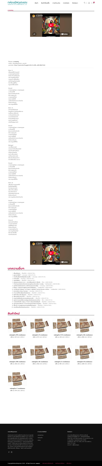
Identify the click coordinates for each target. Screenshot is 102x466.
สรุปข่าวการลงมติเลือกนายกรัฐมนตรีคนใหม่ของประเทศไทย (27, 300)
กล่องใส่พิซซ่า (17, 280)
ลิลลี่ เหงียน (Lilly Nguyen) (20, 294)
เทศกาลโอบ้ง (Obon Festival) (21, 291)
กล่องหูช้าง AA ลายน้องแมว (85, 335)
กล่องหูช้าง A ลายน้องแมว (62, 362)
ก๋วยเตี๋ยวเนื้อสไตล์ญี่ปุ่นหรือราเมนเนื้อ (22, 277)
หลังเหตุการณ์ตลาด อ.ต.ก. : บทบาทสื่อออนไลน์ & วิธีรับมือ (27, 282)
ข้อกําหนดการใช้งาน (59, 463)
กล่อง (39, 440)
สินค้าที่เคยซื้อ (45, 3)
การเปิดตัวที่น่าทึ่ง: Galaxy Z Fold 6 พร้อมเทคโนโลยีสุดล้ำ (27, 302)
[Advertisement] (51, 48)
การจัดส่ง (66, 3)
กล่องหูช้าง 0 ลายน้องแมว (39, 335)
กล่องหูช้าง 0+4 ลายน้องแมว (62, 335)
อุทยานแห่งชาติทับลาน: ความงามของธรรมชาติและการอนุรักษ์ (27, 303)
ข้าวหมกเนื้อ (16, 278)
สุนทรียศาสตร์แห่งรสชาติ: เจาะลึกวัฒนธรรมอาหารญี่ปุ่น (26, 286)
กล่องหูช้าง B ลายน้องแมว (84, 362)
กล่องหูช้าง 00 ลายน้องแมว (17, 335)
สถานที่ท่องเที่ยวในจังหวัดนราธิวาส (22, 307)
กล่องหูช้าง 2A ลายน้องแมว (40, 362)
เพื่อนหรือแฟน (17, 273)
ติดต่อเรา (75, 3)
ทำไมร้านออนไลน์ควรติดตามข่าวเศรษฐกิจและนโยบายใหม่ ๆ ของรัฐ (29, 284)
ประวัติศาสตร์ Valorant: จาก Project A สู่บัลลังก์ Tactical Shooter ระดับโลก (31, 289)
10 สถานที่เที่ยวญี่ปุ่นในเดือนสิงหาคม (22, 293)
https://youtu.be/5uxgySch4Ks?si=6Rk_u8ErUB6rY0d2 (29, 65)
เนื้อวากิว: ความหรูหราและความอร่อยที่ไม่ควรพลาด (25, 305)
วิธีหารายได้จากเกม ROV (19, 296)
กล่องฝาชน (40, 435)
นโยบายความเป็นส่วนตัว (47, 463)
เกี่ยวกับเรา (69, 463)
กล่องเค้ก (40, 438)
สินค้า (36, 3)
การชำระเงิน (56, 3)
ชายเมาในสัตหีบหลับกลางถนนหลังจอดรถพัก (24, 298)
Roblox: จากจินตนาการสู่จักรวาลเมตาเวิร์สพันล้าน (25, 287)
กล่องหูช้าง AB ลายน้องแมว (17, 362)
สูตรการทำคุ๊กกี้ (17, 275)
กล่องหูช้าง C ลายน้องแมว (17, 388)
